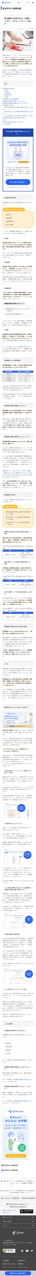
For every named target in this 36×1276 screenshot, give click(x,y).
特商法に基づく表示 (9, 1264)
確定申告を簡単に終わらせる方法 (13, 122)
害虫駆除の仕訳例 (8, 105)
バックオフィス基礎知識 (11, 1198)
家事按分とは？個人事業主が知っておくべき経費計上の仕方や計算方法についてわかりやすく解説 (17, 475)
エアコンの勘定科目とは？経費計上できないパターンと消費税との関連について (22, 1183)
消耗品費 (7, 92)
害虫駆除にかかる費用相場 (11, 99)
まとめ (5, 119)
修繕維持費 (7, 94)
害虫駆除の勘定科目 (9, 88)
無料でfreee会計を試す (18, 1273)
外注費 (6, 96)
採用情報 (20, 1260)
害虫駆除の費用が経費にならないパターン (15, 103)
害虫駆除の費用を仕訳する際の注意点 (14, 117)
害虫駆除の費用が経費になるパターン (14, 101)
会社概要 (5, 1260)
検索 (29, 3)
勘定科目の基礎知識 (28, 1198)
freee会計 (9, 167)
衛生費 (6, 90)
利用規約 (20, 1264)
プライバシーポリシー (9, 1267)
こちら (27, 880)
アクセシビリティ (23, 1267)
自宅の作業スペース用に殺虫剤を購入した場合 (18, 115)
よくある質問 (7, 124)
